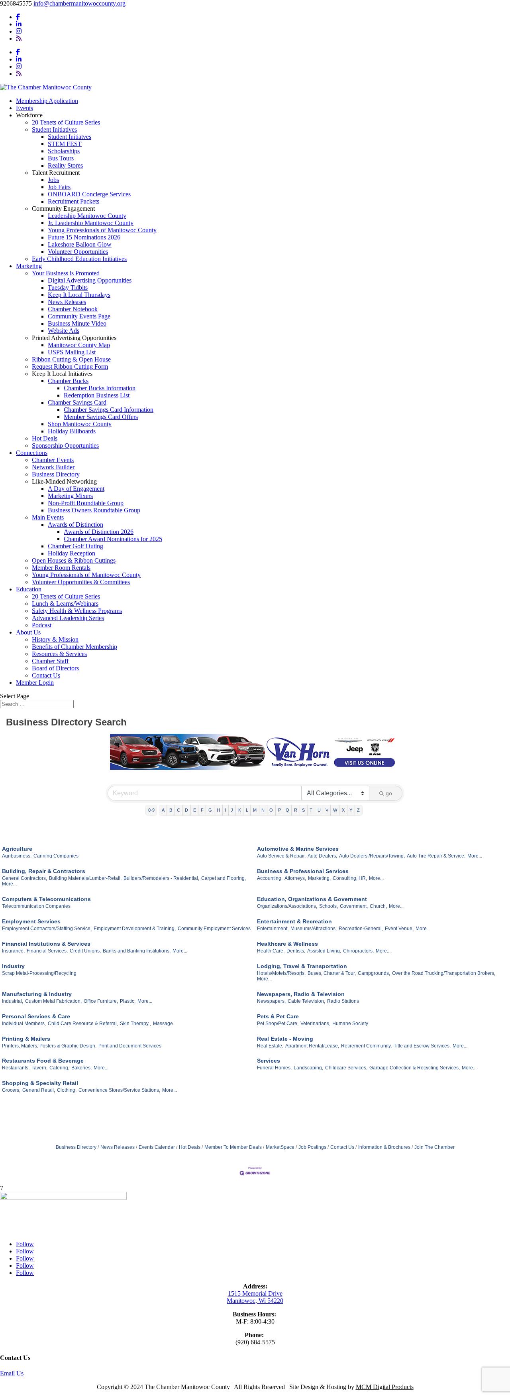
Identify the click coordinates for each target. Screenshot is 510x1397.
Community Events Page (79, 316)
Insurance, (13, 951)
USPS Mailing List (72, 352)
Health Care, (270, 951)
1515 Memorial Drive (255, 1293)
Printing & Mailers (26, 1038)
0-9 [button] (151, 810)
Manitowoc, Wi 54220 (255, 1300)
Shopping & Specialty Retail (40, 1083)
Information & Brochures (384, 1147)
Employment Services (31, 921)
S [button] (303, 810)
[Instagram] (19, 31)
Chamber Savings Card (77, 402)
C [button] (178, 810)
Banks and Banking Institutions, (137, 951)
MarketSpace (280, 1147)
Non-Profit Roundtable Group (86, 503)
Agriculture (17, 849)
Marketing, (319, 878)
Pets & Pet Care (278, 1016)
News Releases (67, 301)
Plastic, (127, 1001)
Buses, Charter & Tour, (332, 973)
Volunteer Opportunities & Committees (81, 582)
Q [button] (287, 810)
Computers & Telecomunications (46, 899)
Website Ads (63, 330)
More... (474, 856)
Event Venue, (399, 928)
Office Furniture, (101, 1001)
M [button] (255, 810)
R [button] (295, 810)
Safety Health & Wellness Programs (77, 610)
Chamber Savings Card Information (108, 409)
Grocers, (11, 1090)
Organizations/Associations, (287, 906)
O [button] (271, 810)
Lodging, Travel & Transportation (302, 966)
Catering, (59, 1068)
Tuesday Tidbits (68, 287)
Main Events (48, 517)
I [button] (225, 810)
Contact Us (46, 675)
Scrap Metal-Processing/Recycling (39, 973)
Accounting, (269, 878)
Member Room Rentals (61, 567)
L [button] (247, 810)
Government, (354, 906)
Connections (31, 452)
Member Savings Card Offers (101, 416)
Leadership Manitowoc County (87, 215)
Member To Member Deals (233, 1147)
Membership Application (47, 100)
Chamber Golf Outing (75, 546)
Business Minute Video (77, 323)
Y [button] (350, 810)
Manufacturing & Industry (37, 994)
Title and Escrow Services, (422, 1046)
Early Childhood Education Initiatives (79, 258)
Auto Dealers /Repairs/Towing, (372, 856)
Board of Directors (55, 668)
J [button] (232, 810)
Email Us (12, 1373)
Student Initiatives (54, 129)
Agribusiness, (16, 856)
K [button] (239, 810)
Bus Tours (61, 158)
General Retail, (38, 1090)
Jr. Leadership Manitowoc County (90, 222)
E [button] (194, 810)
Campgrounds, (374, 973)
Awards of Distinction (75, 524)
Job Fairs (59, 187)
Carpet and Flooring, (223, 878)
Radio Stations (343, 1001)
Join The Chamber (434, 1147)
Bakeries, (81, 1068)
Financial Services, (47, 951)
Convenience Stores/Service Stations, (119, 1090)
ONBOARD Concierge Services (89, 194)
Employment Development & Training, (135, 928)
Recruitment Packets (73, 201)
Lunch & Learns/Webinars (65, 603)
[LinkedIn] (19, 24)
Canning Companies (55, 856)
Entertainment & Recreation (294, 921)
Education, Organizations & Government (312, 899)
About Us (28, 632)
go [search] (389, 793)
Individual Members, (24, 1023)
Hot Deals (44, 438)
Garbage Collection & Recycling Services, (414, 1068)
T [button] (311, 810)
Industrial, (12, 1001)
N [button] (263, 810)
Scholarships (64, 151)
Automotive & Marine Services (298, 849)
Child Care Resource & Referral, (83, 1023)
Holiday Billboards (72, 431)
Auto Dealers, (322, 856)
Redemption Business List (96, 395)
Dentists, (295, 951)
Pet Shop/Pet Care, (277, 1023)
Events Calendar (157, 1147)
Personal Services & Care (36, 1016)
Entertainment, (272, 928)
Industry (13, 966)
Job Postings (312, 1147)
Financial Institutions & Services (46, 944)
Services (268, 1060)
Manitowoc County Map (79, 345)
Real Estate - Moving (285, 1038)
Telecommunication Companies (36, 906)
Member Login (35, 682)
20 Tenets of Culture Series (66, 122)
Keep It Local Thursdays (79, 294)
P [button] (279, 810)
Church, (378, 906)
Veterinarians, (315, 1023)
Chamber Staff (50, 661)
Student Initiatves (69, 136)
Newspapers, (271, 1001)
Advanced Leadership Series (68, 618)
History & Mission (55, 639)
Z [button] (358, 810)
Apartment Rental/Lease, (312, 1046)
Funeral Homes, (274, 1068)
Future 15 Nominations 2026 (84, 237)
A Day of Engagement (76, 488)
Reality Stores (65, 165)
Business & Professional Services (303, 871)
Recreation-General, (361, 928)
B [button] (170, 810)
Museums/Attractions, (313, 928)
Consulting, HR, (350, 878)
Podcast (41, 625)
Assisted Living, (324, 951)
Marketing (29, 266)
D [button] (186, 810)
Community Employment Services (214, 928)
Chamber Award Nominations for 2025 (113, 538)
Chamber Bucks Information (99, 388)
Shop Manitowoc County (80, 424)
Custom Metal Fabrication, (53, 1001)
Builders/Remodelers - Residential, (161, 878)
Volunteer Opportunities (78, 251)
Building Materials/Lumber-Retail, (85, 878)
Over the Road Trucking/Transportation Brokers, (443, 973)
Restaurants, (15, 1068)
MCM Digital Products (385, 1386)
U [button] (319, 810)
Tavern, (39, 1068)
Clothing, (66, 1090)
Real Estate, (270, 1046)
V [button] (327, 810)
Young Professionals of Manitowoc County (102, 230)
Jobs (53, 179)
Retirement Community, (366, 1046)
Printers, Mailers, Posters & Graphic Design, (49, 1046)
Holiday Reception (71, 553)
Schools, (328, 906)
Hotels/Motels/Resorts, (281, 973)
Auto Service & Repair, (281, 856)
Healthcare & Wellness (287, 944)
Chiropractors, (358, 951)
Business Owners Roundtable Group (94, 510)
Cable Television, (306, 1001)
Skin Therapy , (135, 1023)
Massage (163, 1023)
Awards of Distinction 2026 (98, 531)
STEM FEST (65, 143)
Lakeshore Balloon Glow (80, 244)
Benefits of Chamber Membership (74, 646)
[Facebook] (18, 17)
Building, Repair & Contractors (43, 871)
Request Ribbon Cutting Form (70, 366)
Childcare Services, (346, 1068)
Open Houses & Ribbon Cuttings (74, 560)
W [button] (335, 810)
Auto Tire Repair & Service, (436, 856)
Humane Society (350, 1023)
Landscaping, (308, 1068)
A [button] (163, 810)
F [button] (202, 810)
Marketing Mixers (70, 495)
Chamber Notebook (73, 309)
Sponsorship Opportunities (65, 445)
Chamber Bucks (68, 380)
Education (28, 589)
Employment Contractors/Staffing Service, (47, 928)
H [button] (218, 810)
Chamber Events (53, 459)
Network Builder (53, 467)
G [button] (210, 810)
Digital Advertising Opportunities (89, 280)
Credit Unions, (85, 951)
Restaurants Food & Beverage (43, 1060)
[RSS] (19, 38)
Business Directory (56, 474)
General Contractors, (24, 878)
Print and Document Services (129, 1046)
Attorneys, (295, 878)
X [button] (343, 810)
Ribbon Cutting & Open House (71, 359)
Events (24, 108)
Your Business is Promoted (66, 273)
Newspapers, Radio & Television (301, 994)
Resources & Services (59, 653)
